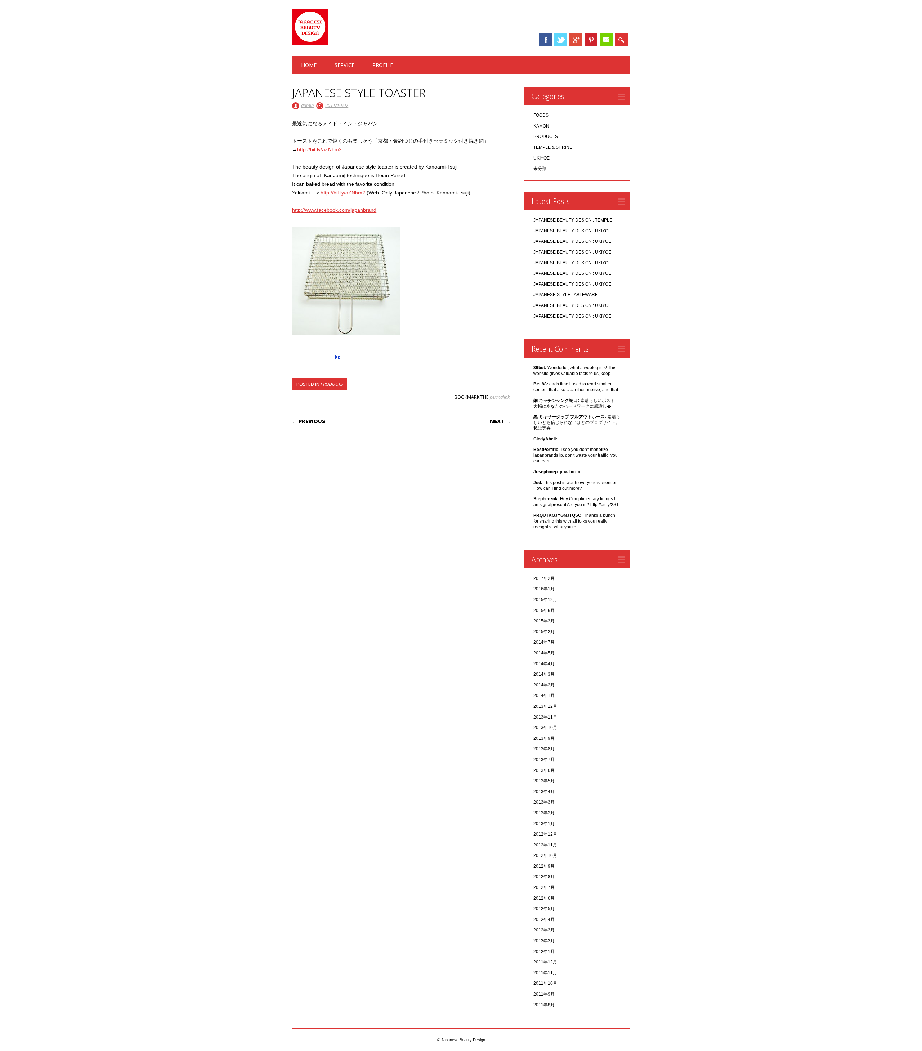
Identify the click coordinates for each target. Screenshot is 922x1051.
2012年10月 (545, 855)
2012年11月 (545, 844)
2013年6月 (544, 770)
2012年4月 (544, 919)
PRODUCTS (332, 384)
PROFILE (382, 65)
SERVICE (344, 65)
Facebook (545, 39)
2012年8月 (544, 876)
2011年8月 (544, 1004)
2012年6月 (544, 898)
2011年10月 (545, 983)
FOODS (541, 115)
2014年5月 (544, 653)
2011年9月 (544, 994)
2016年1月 (544, 588)
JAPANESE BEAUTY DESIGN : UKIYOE (572, 230)
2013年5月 (544, 780)
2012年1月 (544, 951)
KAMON (541, 126)
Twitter (560, 39)
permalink (500, 397)
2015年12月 (545, 599)
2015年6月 (544, 610)
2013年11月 (545, 717)
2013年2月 (544, 812)
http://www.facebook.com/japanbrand (334, 210)
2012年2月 (544, 940)
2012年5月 (544, 908)
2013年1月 (544, 823)
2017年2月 (544, 578)
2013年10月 (545, 727)
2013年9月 (544, 738)
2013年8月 (544, 748)
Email (606, 39)
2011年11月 (545, 972)
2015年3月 (544, 620)
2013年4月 (544, 791)
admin (307, 105)
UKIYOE (541, 158)
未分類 (539, 168)
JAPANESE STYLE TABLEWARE (565, 294)
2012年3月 (544, 930)
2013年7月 (544, 759)
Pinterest (591, 39)
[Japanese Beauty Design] (310, 43)
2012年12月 (545, 834)
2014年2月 (544, 685)
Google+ (575, 39)
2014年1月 (544, 695)
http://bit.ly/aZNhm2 (319, 149)
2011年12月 (545, 962)
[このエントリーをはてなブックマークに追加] (338, 359)
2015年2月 (544, 631)
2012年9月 (544, 866)
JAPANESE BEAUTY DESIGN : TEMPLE (572, 220)
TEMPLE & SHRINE (552, 147)
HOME (309, 65)
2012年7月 (544, 887)
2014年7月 (544, 642)
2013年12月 (545, 706)
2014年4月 (544, 663)
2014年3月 (544, 674)
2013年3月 (544, 802)
